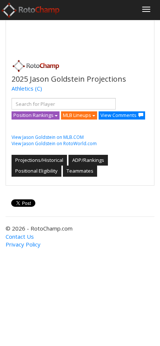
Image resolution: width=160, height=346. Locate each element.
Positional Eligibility (36, 170)
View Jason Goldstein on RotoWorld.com (54, 143)
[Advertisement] (71, 37)
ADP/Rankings (88, 160)
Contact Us (20, 236)
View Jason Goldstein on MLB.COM (48, 137)
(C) (38, 88)
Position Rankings (34, 115)
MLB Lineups (77, 115)
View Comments (118, 115)
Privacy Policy (23, 244)
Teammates (80, 170)
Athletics (22, 88)
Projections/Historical (39, 160)
